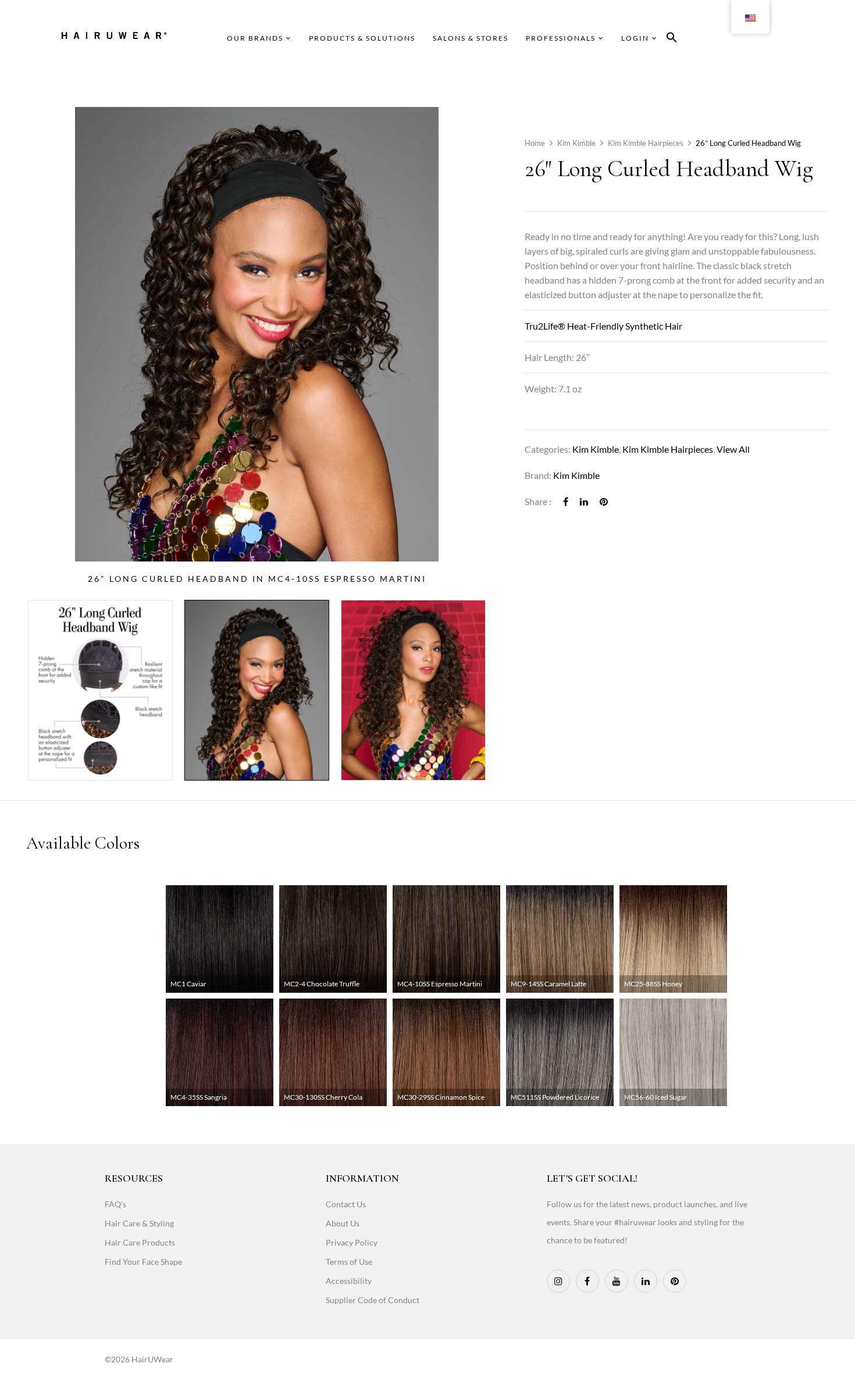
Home (535, 143)
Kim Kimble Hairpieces (645, 143)
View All (733, 449)
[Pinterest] (604, 501)
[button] (672, 39)
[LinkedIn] (584, 501)
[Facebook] (565, 501)
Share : (538, 501)
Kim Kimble (576, 143)
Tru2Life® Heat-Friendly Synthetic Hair (603, 325)
